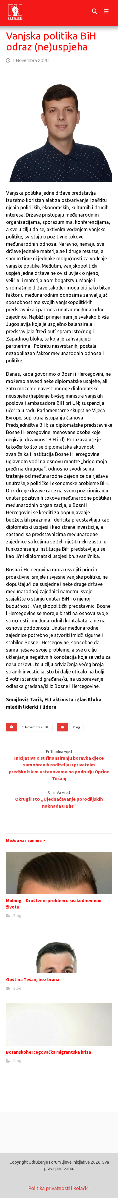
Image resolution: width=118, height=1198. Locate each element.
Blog (76, 727)
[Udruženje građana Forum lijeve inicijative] (21, 11)
